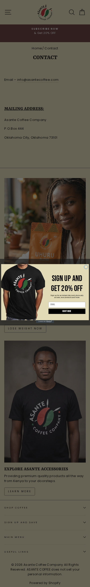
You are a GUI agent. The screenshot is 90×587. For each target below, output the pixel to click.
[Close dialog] (86, 267)
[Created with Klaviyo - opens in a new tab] (45, 321)
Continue (67, 311)
